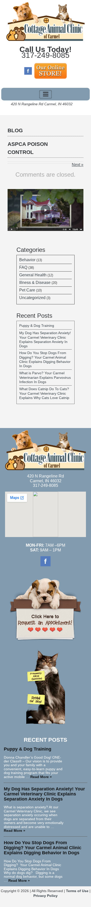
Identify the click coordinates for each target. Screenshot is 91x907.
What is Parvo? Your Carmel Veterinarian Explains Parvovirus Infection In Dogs (45, 377)
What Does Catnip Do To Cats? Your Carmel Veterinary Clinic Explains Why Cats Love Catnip (44, 393)
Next (77, 165)
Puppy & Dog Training (36, 326)
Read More (41, 777)
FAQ (23, 267)
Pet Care (27, 290)
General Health (33, 275)
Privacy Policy (45, 896)
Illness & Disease (35, 282)
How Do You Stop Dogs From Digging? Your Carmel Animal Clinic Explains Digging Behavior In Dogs (45, 359)
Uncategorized (32, 298)
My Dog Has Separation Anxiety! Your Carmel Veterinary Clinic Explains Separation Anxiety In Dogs (45, 339)
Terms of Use (77, 891)
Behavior (27, 260)
